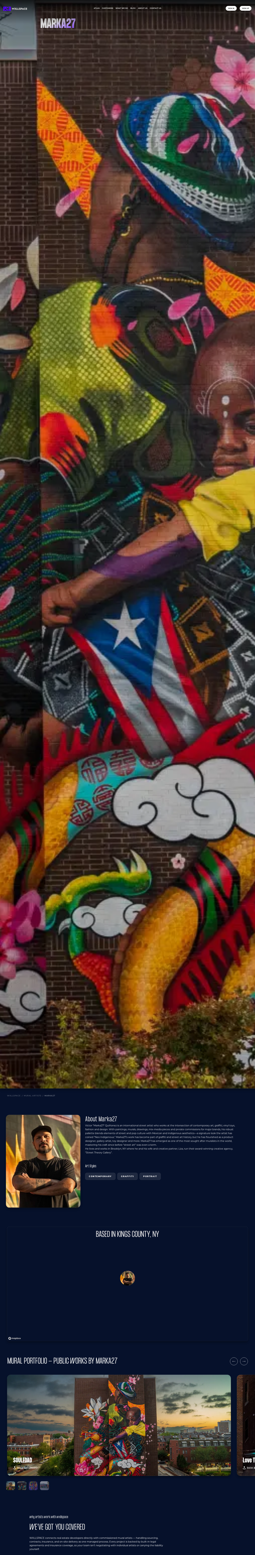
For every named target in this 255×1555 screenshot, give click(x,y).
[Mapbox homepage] (14, 1338)
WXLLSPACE (14, 1096)
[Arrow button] (234, 1361)
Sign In (231, 8)
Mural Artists (32, 1096)
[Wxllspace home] (15, 9)
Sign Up (245, 8)
